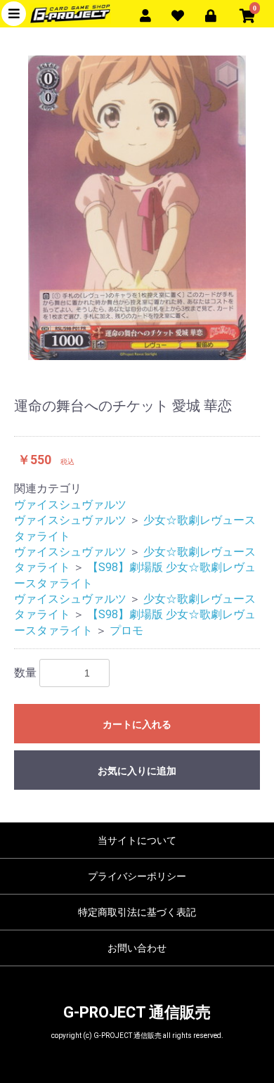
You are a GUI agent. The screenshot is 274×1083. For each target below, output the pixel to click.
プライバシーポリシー (137, 876)
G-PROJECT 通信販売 (137, 1012)
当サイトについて (137, 840)
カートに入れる (137, 724)
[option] (137, 208)
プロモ (126, 630)
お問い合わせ (137, 948)
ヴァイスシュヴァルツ (70, 504)
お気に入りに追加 (137, 770)
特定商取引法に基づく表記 (137, 912)
